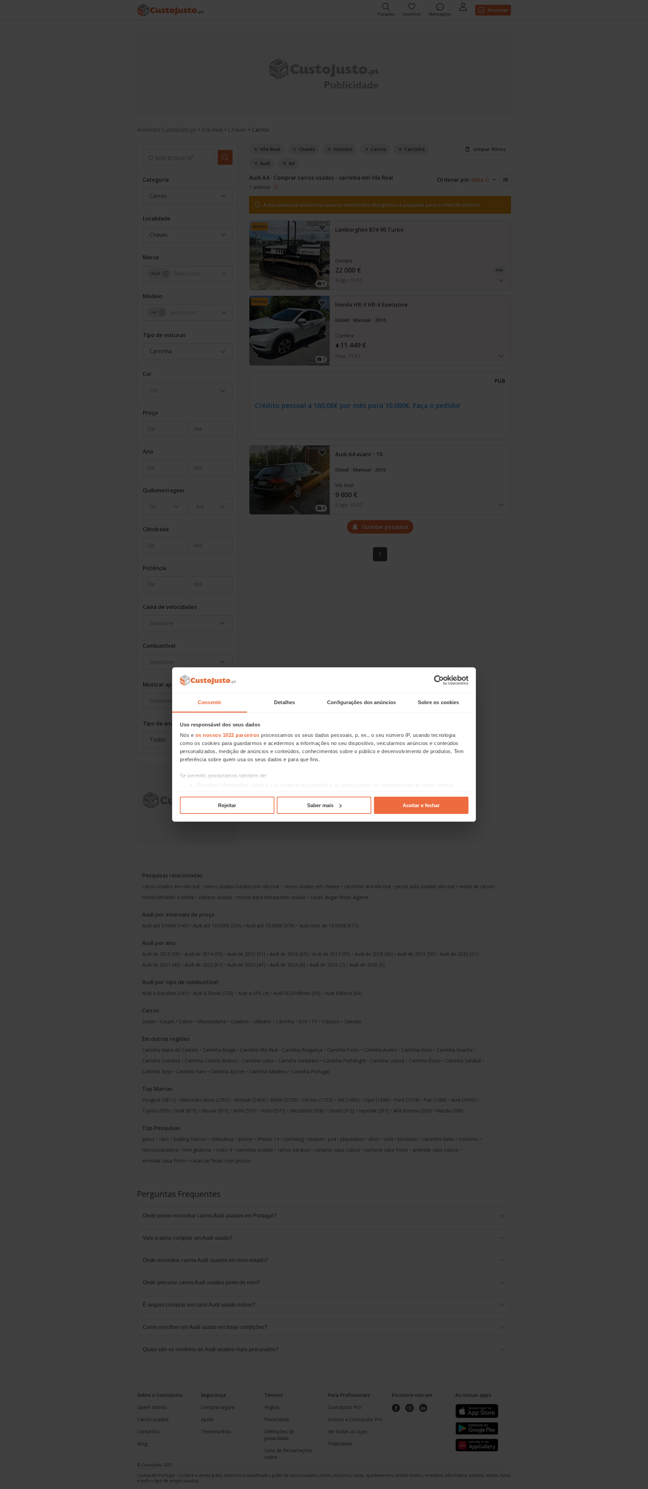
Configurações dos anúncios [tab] (361, 702)
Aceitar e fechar (421, 805)
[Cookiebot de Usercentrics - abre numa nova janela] (438, 680)
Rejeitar (227, 805)
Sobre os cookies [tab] (438, 702)
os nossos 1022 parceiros (227, 735)
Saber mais (320, 805)
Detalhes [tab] (284, 702)
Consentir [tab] (209, 702)
